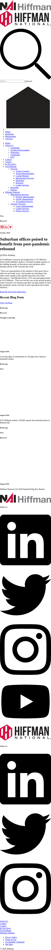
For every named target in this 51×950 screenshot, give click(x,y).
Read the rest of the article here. (13, 292)
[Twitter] (10, 227)
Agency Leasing (22, 171)
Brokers (13, 190)
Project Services (22, 211)
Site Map (9, 944)
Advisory (9, 139)
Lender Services (22, 185)
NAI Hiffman (10, 166)
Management (10, 136)
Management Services (25, 178)
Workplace (14, 152)
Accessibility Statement (14, 942)
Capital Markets (22, 176)
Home (7, 132)
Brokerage (9, 134)
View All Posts (6, 303)
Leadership (15, 148)
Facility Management (24, 199)
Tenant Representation (25, 173)
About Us (9, 145)
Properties (14, 187)
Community (15, 155)
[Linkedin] (6, 227)
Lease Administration (24, 206)
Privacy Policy (11, 937)
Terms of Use (10, 940)
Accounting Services (24, 201)
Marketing (20, 180)
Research (19, 183)
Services (13, 169)
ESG (12, 157)
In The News (10, 164)
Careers (8, 162)
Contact (8, 159)
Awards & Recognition (20, 150)
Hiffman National (12, 192)
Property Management (25, 197)
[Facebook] (2, 227)
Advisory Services (18, 204)
